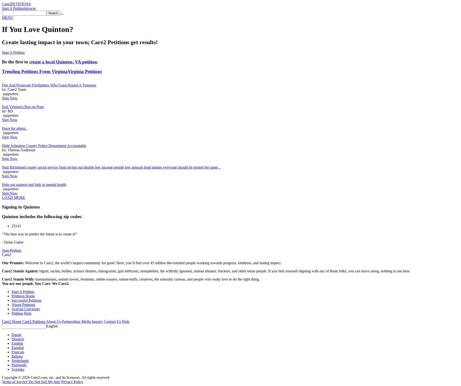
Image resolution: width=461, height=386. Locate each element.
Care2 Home (11, 321)
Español (18, 348)
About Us (53, 321)
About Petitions (23, 305)
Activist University (26, 309)
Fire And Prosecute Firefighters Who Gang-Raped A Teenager (49, 85)
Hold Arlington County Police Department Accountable (44, 146)
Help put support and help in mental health (34, 185)
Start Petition (11, 250)
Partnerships (71, 321)
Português (19, 365)
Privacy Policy (72, 382)
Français (18, 352)
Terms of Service (15, 382)
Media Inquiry (92, 321)
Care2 (6, 4)
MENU (7, 18)
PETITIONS (21, 4)
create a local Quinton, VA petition (63, 61)
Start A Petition (13, 8)
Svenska (18, 369)
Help (125, 321)
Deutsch (18, 339)
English (52, 326)
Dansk (16, 335)
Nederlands (20, 361)
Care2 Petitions (33, 321)
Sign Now (10, 98)
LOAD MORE (13, 198)
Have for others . (14, 128)
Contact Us (112, 321)
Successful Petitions (27, 300)
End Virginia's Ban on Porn (23, 107)
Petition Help (21, 313)
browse (30, 8)
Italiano (17, 356)
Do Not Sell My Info (44, 382)
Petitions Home (23, 296)
